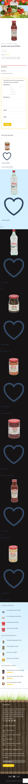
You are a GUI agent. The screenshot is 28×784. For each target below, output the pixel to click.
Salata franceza (10, 730)
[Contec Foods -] (14, 2)
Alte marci (9, 43)
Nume (5, 110)
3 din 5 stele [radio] (7, 89)
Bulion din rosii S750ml (5, 537)
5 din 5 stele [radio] (7, 94)
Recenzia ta (7, 97)
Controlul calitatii (16, 780)
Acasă (2, 43)
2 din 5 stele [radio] (16, 86)
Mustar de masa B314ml (5, 599)
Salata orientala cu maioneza (13, 743)
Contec (15, 43)
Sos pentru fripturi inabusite (13, 734)
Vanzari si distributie (11, 781)
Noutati (8, 780)
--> (5, 151)
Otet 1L (2, 226)
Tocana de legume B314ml (6, 413)
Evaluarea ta (7, 84)
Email (5, 117)
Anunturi (20, 781)
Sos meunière (9, 739)
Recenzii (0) (4, 67)
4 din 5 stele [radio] (7, 91)
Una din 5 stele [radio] (7, 86)
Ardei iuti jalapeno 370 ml (5, 351)
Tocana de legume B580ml (7, 167)
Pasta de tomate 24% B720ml (7, 475)
